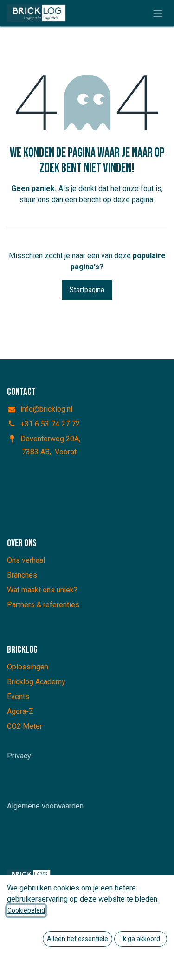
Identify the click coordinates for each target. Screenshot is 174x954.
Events (18, 696)
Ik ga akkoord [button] (141, 938)
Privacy (19, 755)
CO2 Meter (24, 726)
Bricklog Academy (36, 681)
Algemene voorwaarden (45, 805)
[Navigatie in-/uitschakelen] (157, 13)
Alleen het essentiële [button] (77, 938)
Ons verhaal (26, 560)
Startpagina (87, 289)
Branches (22, 575)
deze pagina (133, 199)
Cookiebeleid (26, 910)
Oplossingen (27, 666)
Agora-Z (20, 711)
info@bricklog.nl (46, 409)
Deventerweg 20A (49, 438)
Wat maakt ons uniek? (42, 589)
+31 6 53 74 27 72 (50, 424)
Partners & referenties (43, 604)
